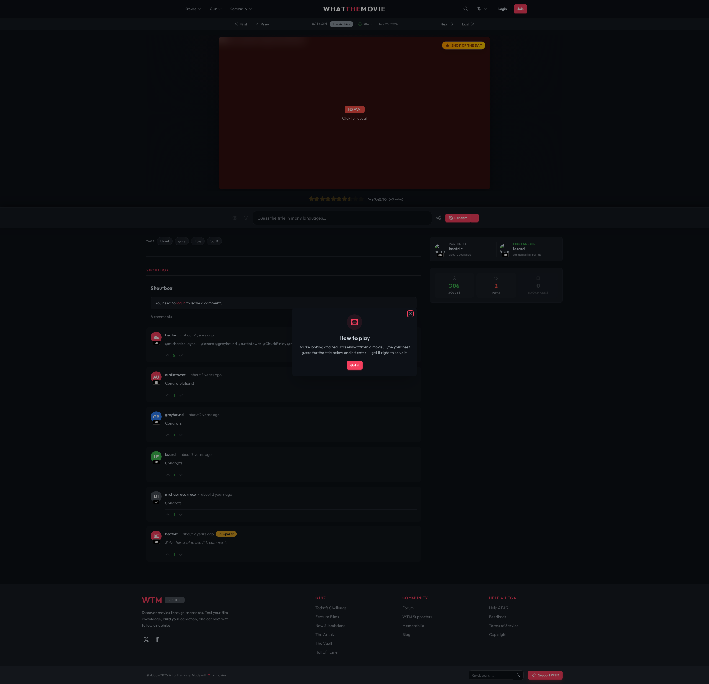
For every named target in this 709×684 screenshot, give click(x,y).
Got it (354, 365)
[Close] (410, 314)
